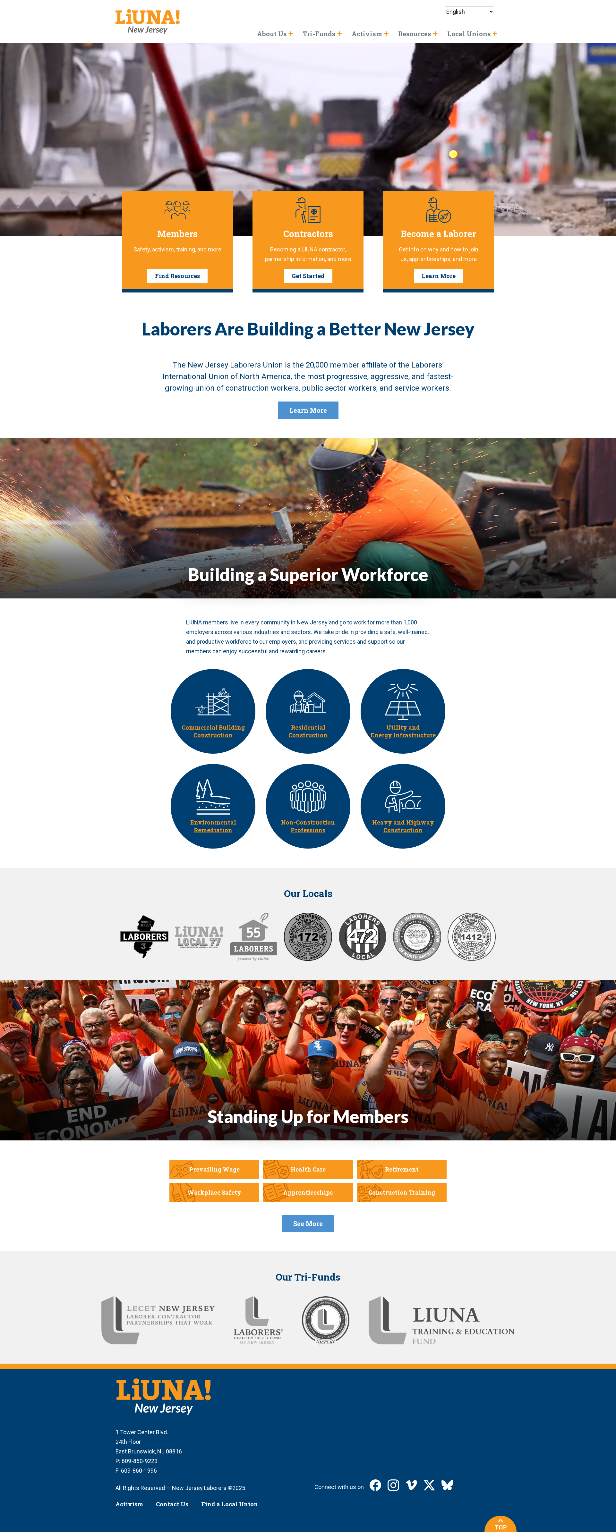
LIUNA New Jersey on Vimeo (411, 1485)
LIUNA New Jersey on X (429, 1485)
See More (308, 1223)
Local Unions (469, 34)
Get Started (308, 276)
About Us (272, 34)
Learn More (439, 276)
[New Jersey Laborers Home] (147, 21)
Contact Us (172, 1504)
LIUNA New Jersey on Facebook (375, 1485)
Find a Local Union (229, 1504)
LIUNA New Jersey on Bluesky (447, 1485)
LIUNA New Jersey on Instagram (393, 1485)
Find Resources (177, 276)
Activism (129, 1504)
